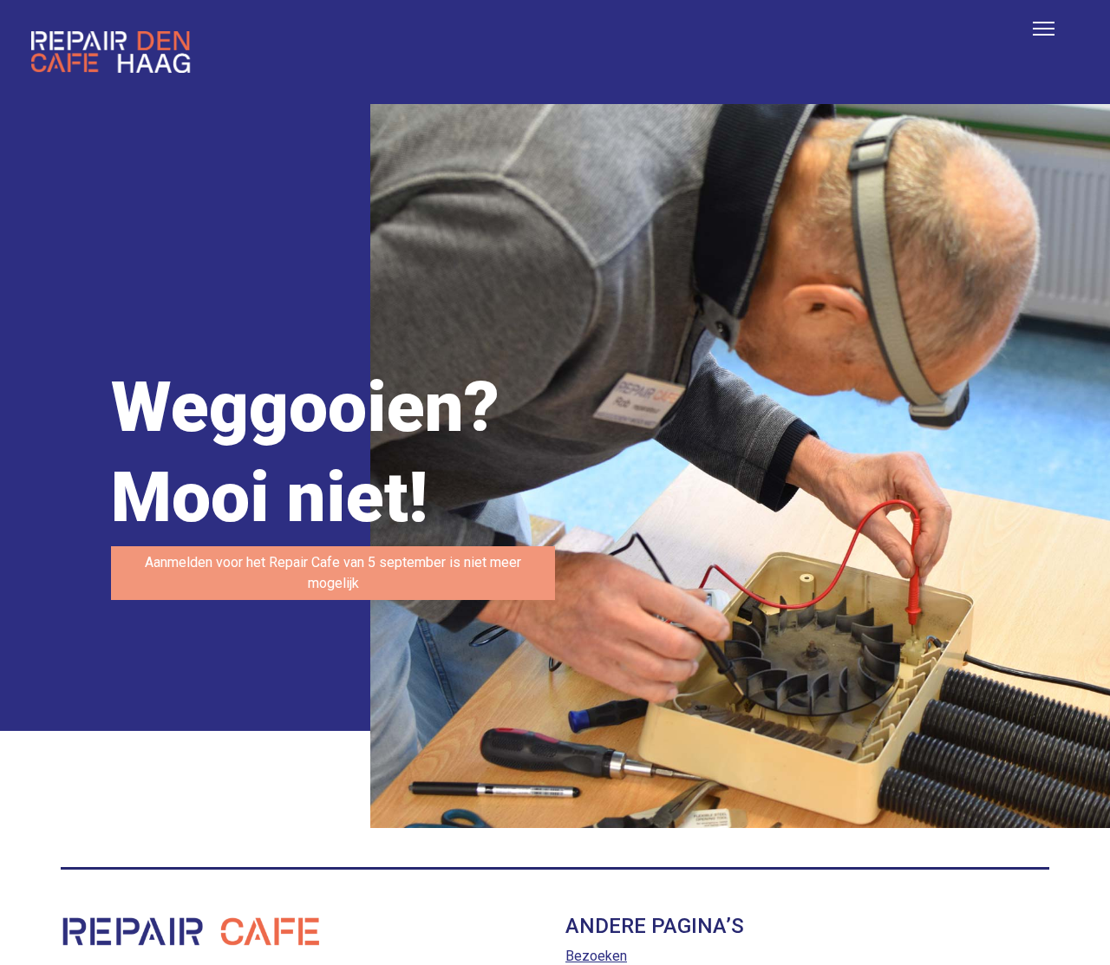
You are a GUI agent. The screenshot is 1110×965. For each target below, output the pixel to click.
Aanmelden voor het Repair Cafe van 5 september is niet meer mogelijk (333, 572)
